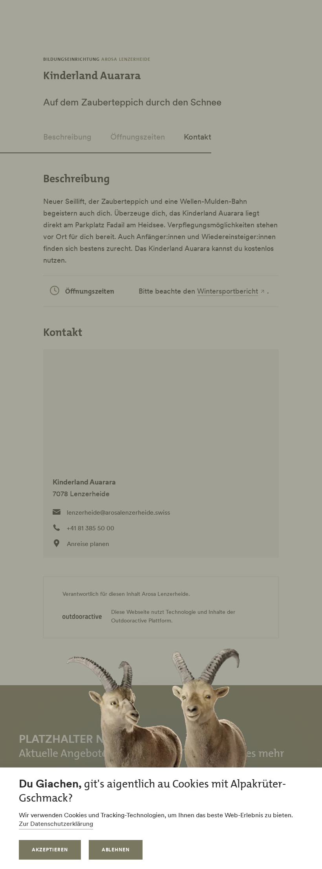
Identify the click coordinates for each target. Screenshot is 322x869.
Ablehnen (116, 850)
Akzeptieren (50, 850)
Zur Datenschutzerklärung (56, 823)
